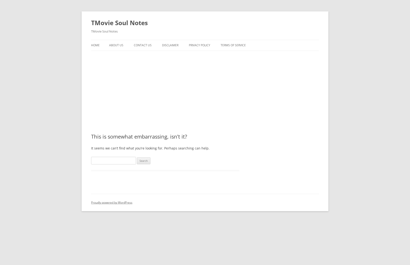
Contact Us (143, 45)
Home (95, 45)
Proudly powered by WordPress (111, 202)
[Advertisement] (205, 86)
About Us (116, 45)
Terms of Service (233, 45)
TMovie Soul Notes (119, 23)
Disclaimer (170, 45)
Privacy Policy (199, 45)
